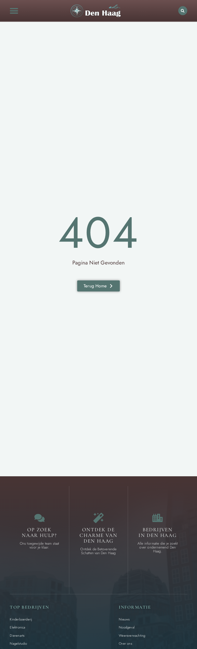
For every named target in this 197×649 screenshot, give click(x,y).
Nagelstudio (18, 643)
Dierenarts (17, 635)
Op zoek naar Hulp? (39, 532)
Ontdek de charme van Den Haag (98, 535)
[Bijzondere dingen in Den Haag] (98, 518)
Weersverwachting (132, 635)
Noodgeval (127, 627)
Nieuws (124, 619)
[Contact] (39, 518)
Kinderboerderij (21, 619)
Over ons (125, 643)
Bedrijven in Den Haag (158, 532)
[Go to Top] (179, 610)
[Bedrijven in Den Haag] (157, 518)
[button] (14, 10)
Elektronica (17, 627)
